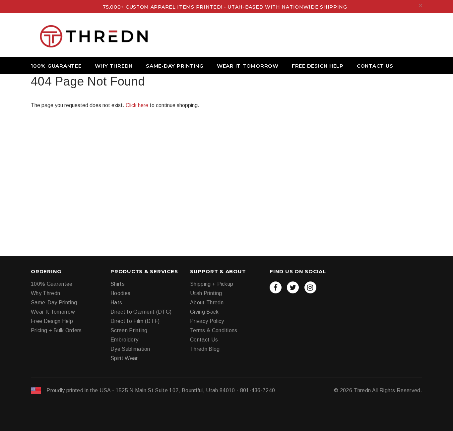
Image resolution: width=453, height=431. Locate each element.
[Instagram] (310, 287)
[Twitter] (293, 287)
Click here (138, 105)
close (420, 5)
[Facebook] (276, 287)
